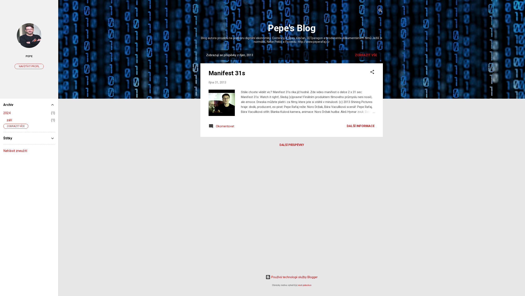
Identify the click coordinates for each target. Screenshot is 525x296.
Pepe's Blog (292, 28)
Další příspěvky (292, 145)
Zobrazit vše (366, 55)
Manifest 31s (227, 73)
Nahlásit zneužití (15, 151)
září (9, 120)
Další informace (361, 126)
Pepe (29, 56)
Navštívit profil (29, 66)
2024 (7, 113)
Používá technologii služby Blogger (294, 277)
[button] (372, 72)
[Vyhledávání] (380, 11)
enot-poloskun (305, 285)
